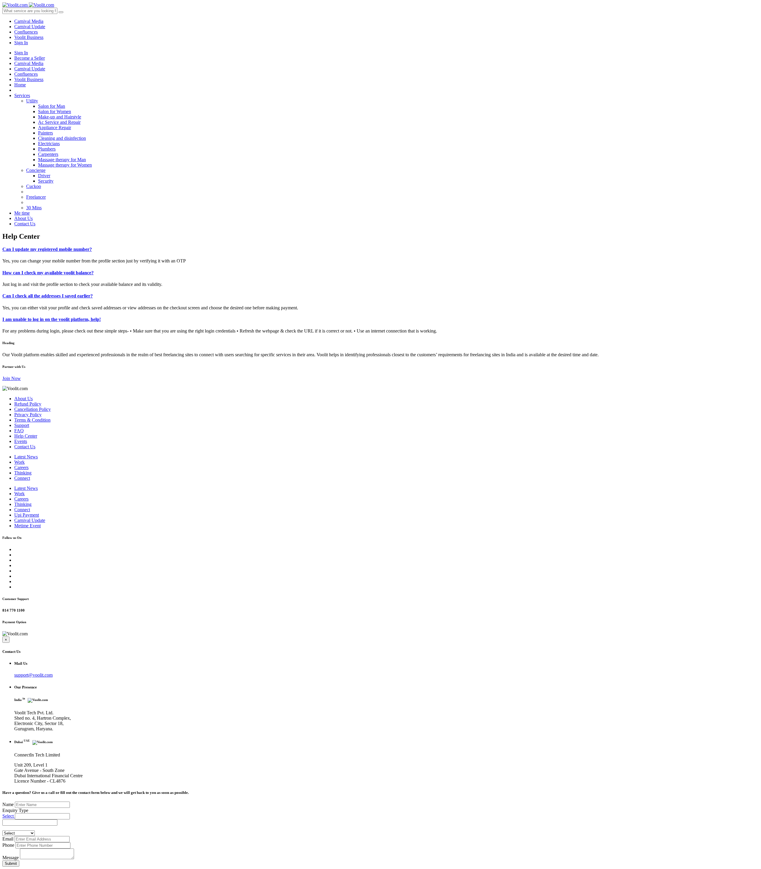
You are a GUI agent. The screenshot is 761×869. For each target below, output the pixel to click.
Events (20, 441)
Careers (21, 467)
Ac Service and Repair (59, 122)
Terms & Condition (32, 419)
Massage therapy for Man (62, 159)
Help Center (25, 436)
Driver (44, 175)
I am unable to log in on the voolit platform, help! (51, 319)
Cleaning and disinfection (62, 138)
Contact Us (24, 223)
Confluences (26, 31)
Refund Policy (27, 403)
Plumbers (47, 148)
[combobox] (29, 822)
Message (10, 857)
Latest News (26, 456)
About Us (23, 218)
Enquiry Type (15, 810)
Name (8, 804)
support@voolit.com (33, 675)
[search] (61, 12)
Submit (11, 863)
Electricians (49, 143)
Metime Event (27, 525)
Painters (45, 132)
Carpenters (48, 154)
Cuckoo (33, 186)
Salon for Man (51, 106)
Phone (8, 845)
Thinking (23, 472)
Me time (22, 213)
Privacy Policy (28, 414)
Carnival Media (28, 21)
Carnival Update (29, 26)
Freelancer (36, 197)
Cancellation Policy (32, 409)
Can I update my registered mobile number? (47, 249)
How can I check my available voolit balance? (48, 272)
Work (19, 462)
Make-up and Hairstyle (59, 116)
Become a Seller (29, 58)
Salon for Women (54, 111)
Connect (22, 478)
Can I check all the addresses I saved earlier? (47, 295)
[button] (42, 816)
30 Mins (34, 207)
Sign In (21, 42)
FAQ (19, 430)
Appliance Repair (54, 127)
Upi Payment (26, 514)
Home (20, 84)
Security (46, 180)
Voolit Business (28, 37)
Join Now (11, 378)
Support (21, 425)
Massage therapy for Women (65, 164)
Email (7, 838)
